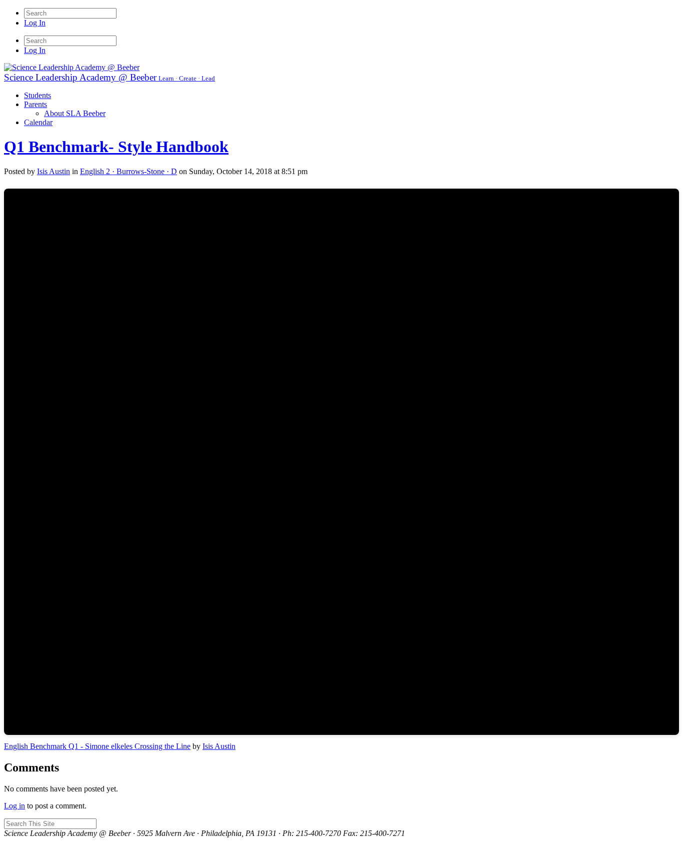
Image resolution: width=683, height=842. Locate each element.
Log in (14, 805)
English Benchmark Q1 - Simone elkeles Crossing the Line (97, 746)
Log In (35, 23)
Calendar (38, 122)
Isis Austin (219, 746)
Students (37, 95)
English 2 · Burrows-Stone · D (128, 171)
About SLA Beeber (75, 113)
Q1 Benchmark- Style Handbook (116, 147)
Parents (35, 104)
